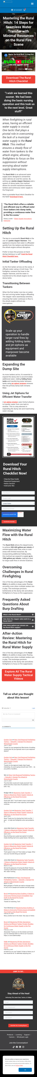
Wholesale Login (22, 1037)
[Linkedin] (20, 1047)
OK (25, 1070)
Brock (6, 894)
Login (33, 708)
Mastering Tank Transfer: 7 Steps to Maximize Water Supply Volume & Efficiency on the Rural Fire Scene (18, 795)
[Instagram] (23, 1047)
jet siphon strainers (19, 383)
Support (27, 1035)
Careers (11, 1037)
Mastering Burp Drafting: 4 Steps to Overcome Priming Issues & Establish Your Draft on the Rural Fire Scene (19, 896)
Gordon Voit (8, 740)
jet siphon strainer (11, 402)
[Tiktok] (14, 1047)
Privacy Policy (19, 1065)
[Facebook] (17, 1047)
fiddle (6, 942)
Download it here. (16, 197)
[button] (32, 4)
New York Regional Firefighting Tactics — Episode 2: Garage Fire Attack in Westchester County (19, 742)
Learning (19, 1035)
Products (10, 1035)
